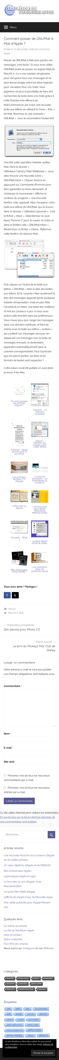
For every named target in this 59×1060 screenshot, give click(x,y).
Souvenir (42, 989)
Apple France (14, 1035)
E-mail (8, 747)
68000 (18, 1009)
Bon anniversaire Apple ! (18, 870)
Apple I (31, 1036)
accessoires (41, 1009)
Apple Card (32, 1025)
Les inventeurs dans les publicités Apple (39, 569)
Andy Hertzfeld (14, 1025)
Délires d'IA (36, 984)
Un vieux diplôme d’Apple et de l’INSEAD (27, 865)
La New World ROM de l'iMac (39, 542)
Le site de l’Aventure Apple (19, 930)
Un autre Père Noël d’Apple (19, 891)
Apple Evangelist (15, 1030)
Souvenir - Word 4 (19, 538)
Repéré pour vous (27, 989)
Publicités (10, 989)
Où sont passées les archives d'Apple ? (19, 403)
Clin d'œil (10, 984)
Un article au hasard (15, 925)
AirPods (30, 1014)
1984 (9, 1009)
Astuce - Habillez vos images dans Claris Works (39, 444)
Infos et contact (13, 934)
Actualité (10, 978)
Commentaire (13, 686)
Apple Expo (34, 1030)
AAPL (28, 1009)
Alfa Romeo (33, 1019)
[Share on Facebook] (7, 595)
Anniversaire (24, 978)
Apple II (43, 1035)
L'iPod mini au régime (19, 507)
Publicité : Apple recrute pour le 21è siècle (19, 452)
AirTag (10, 1019)
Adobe (19, 1014)
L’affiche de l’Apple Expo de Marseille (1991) (28, 897)
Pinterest (48, 948)
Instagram (29, 948)
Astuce (12, 608)
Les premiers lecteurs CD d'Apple (19, 479)
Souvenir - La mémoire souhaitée (40, 412)
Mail (21, 612)
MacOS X (13, 612)
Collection (23, 984)
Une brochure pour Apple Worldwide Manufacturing (39, 510)
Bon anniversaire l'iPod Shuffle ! (19, 571)
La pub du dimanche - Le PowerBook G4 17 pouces (39, 479)
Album (20, 1019)
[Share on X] (15, 595)
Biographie (48, 978)
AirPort (43, 1014)
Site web (9, 761)
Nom (7, 733)
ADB (9, 1014)
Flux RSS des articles (16, 943)
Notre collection (13, 939)
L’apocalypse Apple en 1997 (20, 876)
